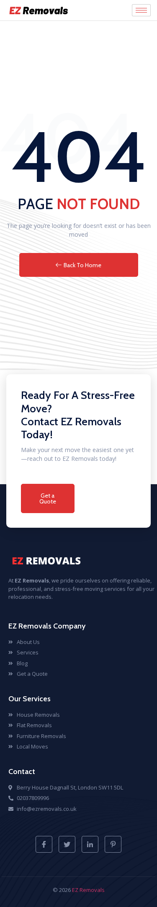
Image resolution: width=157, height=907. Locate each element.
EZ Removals (88, 890)
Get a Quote (47, 498)
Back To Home (82, 265)
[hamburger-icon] (141, 10)
